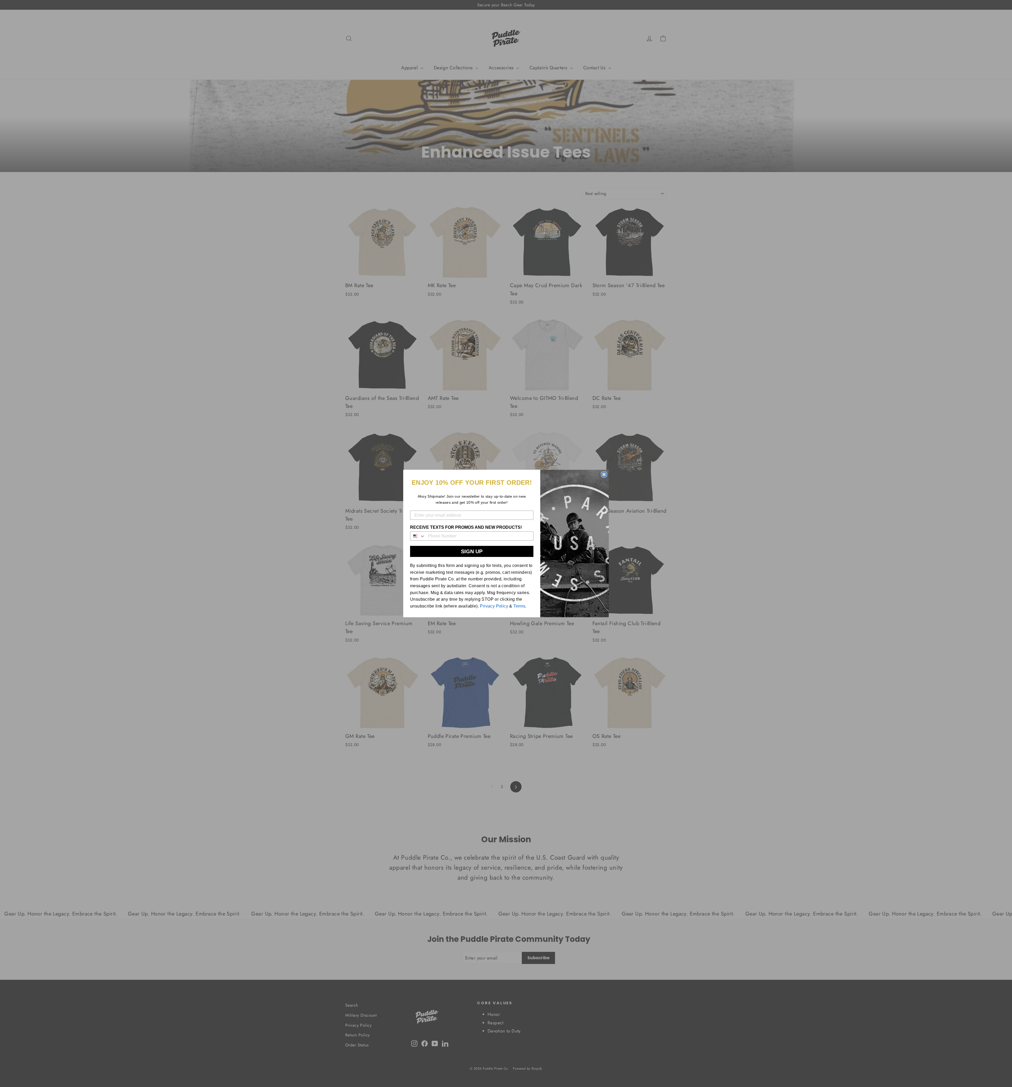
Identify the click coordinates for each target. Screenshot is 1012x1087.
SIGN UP (472, 551)
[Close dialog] (604, 474)
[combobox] (417, 536)
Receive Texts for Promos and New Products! (466, 527)
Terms (519, 606)
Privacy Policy (494, 606)
